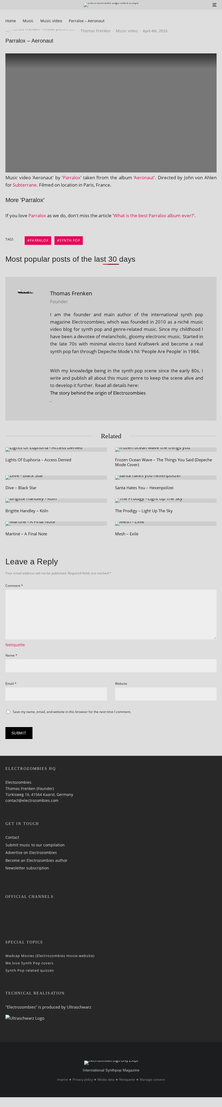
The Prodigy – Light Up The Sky (144, 510)
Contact (12, 837)
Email (11, 683)
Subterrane (25, 185)
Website (121, 683)
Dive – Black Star (21, 487)
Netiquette (15, 644)
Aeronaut (144, 177)
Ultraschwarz (79, 1007)
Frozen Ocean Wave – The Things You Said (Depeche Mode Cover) (163, 462)
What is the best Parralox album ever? (153, 215)
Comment (14, 585)
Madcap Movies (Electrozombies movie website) (49, 955)
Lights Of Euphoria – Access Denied (38, 459)
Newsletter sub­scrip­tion (27, 868)
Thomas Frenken (96, 30)
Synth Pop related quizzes (29, 970)
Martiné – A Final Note (26, 533)
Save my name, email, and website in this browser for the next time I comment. (72, 711)
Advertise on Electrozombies (31, 852)
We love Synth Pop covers (29, 963)
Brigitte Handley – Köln (26, 510)
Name (11, 655)
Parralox (71, 177)
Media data (106, 1079)
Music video (127, 30)
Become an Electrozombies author (36, 860)
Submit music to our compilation (35, 844)
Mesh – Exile (126, 533)
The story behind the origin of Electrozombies (98, 393)
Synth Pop (70, 240)
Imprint (62, 1079)
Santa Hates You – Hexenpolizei (144, 487)
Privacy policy (83, 1079)
